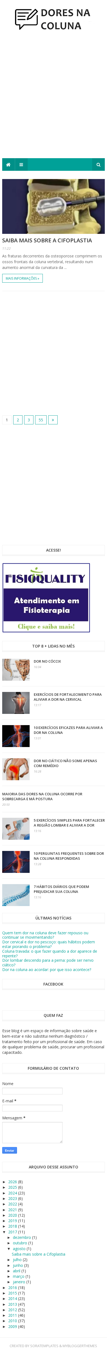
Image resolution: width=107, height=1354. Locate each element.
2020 (13, 1215)
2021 (13, 1209)
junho (18, 1265)
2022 (13, 1204)
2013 (13, 1304)
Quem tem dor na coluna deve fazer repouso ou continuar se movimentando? (45, 935)
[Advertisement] (53, 96)
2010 (13, 1320)
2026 (13, 1181)
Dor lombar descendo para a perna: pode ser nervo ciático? (48, 962)
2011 (13, 1315)
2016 (13, 1287)
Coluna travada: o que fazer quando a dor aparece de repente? (49, 953)
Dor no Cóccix (47, 661)
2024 (13, 1193)
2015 (13, 1293)
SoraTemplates (44, 1345)
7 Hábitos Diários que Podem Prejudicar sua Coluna (61, 889)
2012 (13, 1309)
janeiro (19, 1281)
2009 (13, 1326)
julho (18, 1259)
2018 (13, 1226)
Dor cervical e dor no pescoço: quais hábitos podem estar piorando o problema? (48, 944)
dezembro (22, 1237)
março (19, 1276)
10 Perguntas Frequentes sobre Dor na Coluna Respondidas (69, 856)
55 (41, 419)
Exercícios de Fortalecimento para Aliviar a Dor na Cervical (68, 697)
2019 (13, 1220)
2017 (13, 1231)
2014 (13, 1298)
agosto (20, 1248)
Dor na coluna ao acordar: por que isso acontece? (46, 969)
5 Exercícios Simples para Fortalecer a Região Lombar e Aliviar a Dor (69, 823)
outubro (20, 1242)
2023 (13, 1198)
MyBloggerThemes (80, 1345)
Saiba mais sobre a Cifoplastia (47, 240)
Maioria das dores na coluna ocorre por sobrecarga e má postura (42, 796)
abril (17, 1270)
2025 (13, 1187)
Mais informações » (22, 278)
